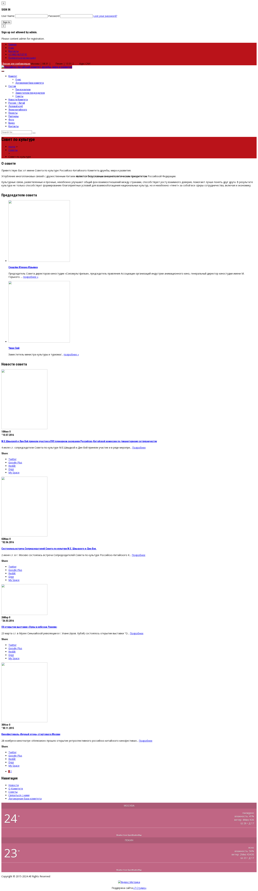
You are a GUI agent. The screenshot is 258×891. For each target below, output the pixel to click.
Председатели (23, 89)
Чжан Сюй (13, 348)
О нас (11, 47)
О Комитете (15, 788)
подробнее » (30, 277)
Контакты (13, 51)
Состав (12, 86)
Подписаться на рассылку (22, 57)
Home (11, 146)
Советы (19, 96)
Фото (11, 119)
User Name (7, 16)
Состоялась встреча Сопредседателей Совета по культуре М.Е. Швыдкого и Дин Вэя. (49, 548)
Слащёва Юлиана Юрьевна (23, 267)
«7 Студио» (139, 888)
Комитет (12, 76)
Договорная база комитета (29, 82)
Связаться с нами (18, 795)
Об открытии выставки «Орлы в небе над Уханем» (29, 626)
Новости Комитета (18, 99)
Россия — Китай (16, 103)
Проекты (13, 113)
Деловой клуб (15, 106)
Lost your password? (105, 16)
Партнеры (13, 116)
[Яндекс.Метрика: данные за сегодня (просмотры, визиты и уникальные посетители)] (129, 882)
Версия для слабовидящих (16, 63)
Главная (12, 44)
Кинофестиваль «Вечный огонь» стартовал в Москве (30, 734)
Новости (13, 785)
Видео (11, 123)
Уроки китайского (17, 109)
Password (53, 16)
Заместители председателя (30, 92)
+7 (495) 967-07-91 (17, 54)
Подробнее (139, 447)
